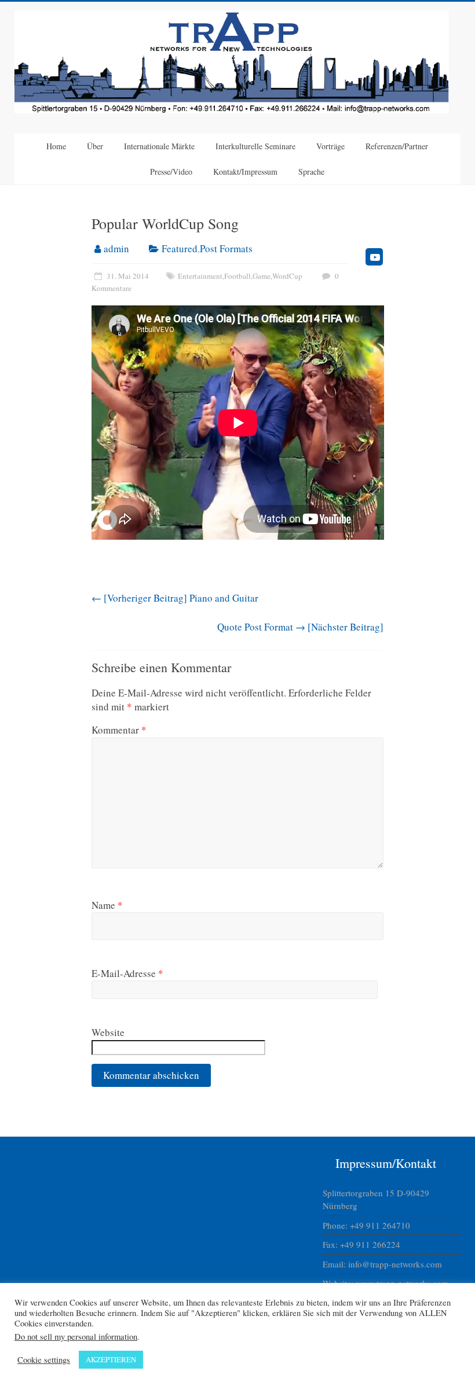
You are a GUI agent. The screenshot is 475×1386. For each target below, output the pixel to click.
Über (95, 146)
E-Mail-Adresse (127, 973)
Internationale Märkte (159, 146)
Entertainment (200, 276)
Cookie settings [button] (43, 1360)
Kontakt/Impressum (245, 171)
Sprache (311, 171)
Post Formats (226, 248)
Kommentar (119, 729)
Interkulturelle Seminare (255, 146)
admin (116, 248)
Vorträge (330, 146)
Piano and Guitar (175, 597)
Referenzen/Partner (397, 146)
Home (56, 146)
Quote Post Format (300, 626)
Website (108, 1032)
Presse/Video (171, 171)
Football (237, 276)
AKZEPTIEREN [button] (111, 1359)
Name (107, 905)
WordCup (287, 276)
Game (262, 276)
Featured (180, 248)
